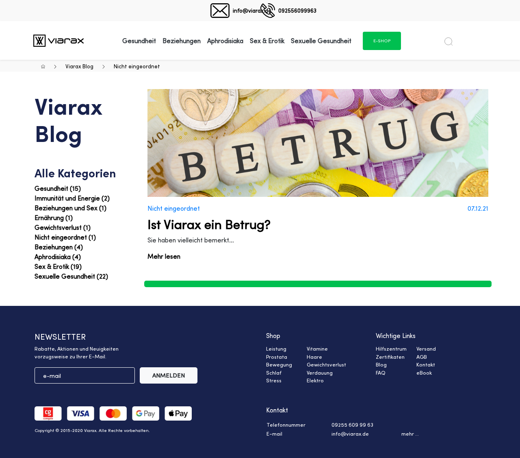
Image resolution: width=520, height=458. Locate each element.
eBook (424, 372)
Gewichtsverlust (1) (63, 227)
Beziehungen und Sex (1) (70, 208)
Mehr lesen (163, 256)
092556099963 (297, 10)
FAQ (381, 372)
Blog (381, 364)
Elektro (315, 380)
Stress (274, 380)
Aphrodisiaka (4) (58, 257)
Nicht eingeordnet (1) (65, 237)
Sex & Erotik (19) (58, 266)
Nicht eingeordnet (137, 66)
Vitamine (317, 348)
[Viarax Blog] (58, 40)
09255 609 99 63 (352, 424)
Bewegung (279, 364)
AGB (421, 356)
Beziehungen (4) (59, 247)
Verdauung (320, 372)
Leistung (276, 348)
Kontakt (425, 364)
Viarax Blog (79, 66)
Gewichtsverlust (326, 364)
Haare (314, 356)
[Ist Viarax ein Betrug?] (317, 143)
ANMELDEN (168, 375)
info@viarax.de (252, 10)
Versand (426, 348)
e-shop (381, 41)
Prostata (276, 356)
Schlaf (274, 372)
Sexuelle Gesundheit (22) (71, 276)
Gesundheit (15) (58, 188)
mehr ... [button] (410, 433)
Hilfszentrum (391, 348)
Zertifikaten (390, 356)
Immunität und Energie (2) (72, 198)
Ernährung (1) (54, 218)
